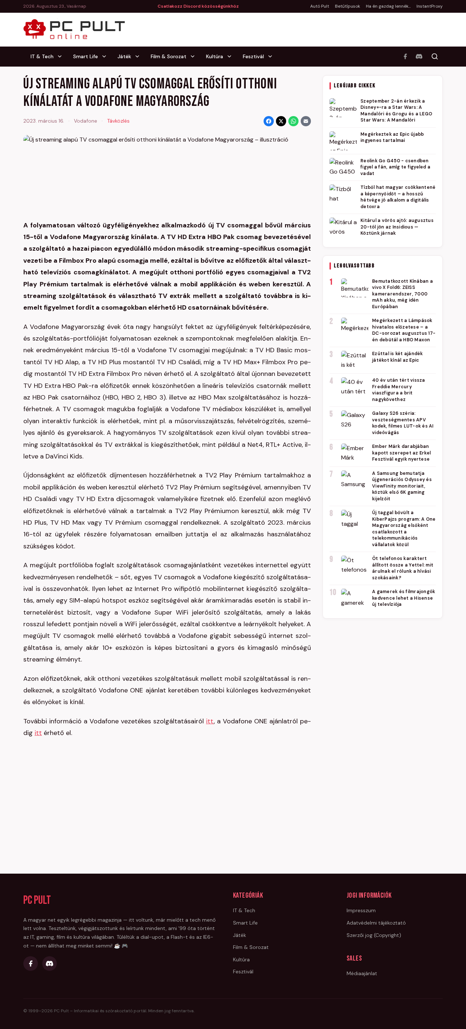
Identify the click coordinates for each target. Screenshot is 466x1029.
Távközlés (118, 121)
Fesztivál (253, 56)
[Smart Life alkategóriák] (106, 56)
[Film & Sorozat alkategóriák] (195, 56)
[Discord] (419, 56)
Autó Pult (319, 6)
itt (210, 721)
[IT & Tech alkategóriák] (62, 56)
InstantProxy (429, 6)
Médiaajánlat (362, 973)
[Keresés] (435, 56)
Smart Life (85, 56)
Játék (124, 56)
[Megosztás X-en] (281, 121)
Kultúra (214, 56)
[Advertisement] (382, 736)
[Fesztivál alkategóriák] (272, 56)
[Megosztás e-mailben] (306, 121)
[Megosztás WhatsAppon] (293, 121)
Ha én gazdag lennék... (388, 6)
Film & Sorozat (168, 56)
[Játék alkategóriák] (139, 56)
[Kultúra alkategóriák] (232, 56)
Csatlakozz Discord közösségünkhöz (198, 6)
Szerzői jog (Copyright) (374, 935)
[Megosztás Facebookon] (269, 121)
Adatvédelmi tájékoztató (376, 922)
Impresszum (361, 910)
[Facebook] (405, 56)
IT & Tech (42, 56)
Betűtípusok (347, 6)
